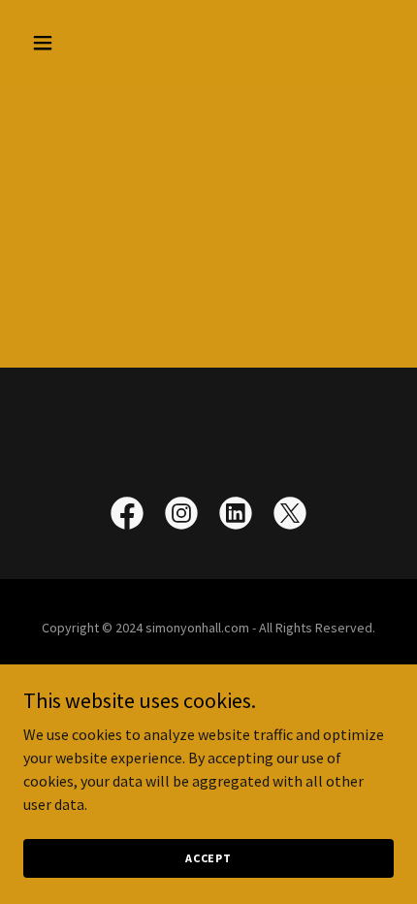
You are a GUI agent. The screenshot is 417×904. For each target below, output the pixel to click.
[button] (65, 42)
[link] (127, 517)
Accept (208, 858)
